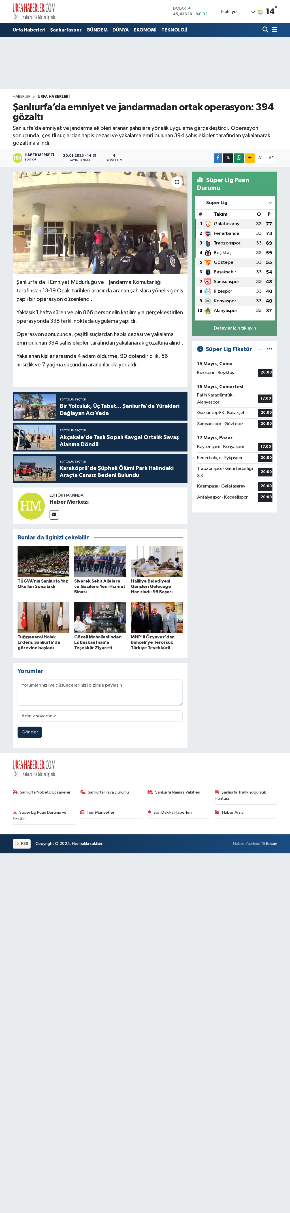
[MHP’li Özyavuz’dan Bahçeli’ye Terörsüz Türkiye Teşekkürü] (157, 617)
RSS (24, 843)
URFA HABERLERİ (54, 97)
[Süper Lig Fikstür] (269, 349)
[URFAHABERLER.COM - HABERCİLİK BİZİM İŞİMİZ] (34, 11)
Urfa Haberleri (29, 30)
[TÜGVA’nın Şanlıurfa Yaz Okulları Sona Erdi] (43, 561)
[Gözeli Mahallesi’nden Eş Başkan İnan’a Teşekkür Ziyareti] (100, 617)
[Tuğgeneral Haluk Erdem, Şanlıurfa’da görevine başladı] (43, 617)
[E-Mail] (54, 515)
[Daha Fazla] (250, 158)
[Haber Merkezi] (31, 505)
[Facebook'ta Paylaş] (218, 158)
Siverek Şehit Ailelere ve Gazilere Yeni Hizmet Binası (99, 586)
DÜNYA (120, 30)
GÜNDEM (97, 30)
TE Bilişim (269, 843)
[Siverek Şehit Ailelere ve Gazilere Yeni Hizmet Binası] (100, 561)
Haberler (22, 97)
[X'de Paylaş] (228, 158)
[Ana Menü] (274, 30)
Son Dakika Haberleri (172, 812)
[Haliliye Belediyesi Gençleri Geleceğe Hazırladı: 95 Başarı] (157, 561)
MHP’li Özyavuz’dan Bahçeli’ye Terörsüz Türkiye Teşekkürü (152, 642)
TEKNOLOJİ (174, 30)
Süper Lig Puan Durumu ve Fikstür (40, 815)
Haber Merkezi (69, 502)
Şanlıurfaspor (66, 30)
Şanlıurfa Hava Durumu (108, 792)
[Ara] (266, 30)
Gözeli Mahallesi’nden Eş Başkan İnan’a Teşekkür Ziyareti (97, 642)
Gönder (30, 732)
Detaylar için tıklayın (235, 328)
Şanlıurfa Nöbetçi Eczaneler (45, 792)
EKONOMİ (145, 30)
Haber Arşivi (233, 812)
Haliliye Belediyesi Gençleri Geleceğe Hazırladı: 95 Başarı (151, 586)
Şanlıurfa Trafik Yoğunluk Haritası (240, 795)
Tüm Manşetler (100, 812)
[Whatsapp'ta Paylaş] (239, 158)
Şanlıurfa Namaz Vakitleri (177, 792)
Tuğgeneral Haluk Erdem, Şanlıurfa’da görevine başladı (39, 642)
